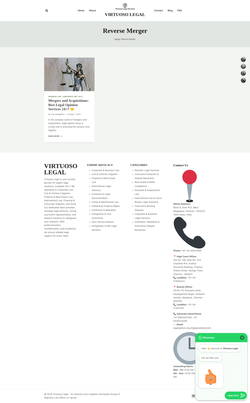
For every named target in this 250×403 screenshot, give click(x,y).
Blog (170, 10)
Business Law (54, 97)
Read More (55, 136)
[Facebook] (193, 396)
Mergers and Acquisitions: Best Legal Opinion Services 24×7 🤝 (68, 105)
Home (81, 10)
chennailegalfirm (58, 114)
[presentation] (69, 74)
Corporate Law (70, 97)
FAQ (179, 10)
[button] (242, 337)
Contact (158, 10)
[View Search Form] (46, 10)
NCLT (81, 97)
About (92, 10)
